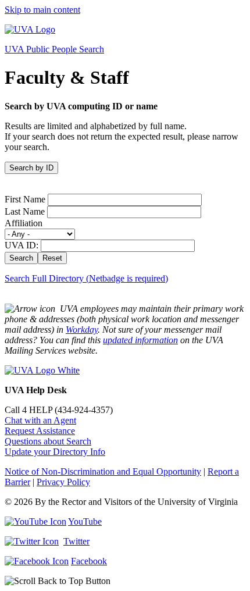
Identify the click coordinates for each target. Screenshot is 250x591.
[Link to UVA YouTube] (35, 521)
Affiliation (23, 223)
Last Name (25, 211)
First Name (25, 199)
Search (21, 258)
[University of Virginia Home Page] (30, 29)
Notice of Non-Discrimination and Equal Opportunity (103, 471)
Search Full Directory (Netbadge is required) (86, 278)
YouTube (85, 521)
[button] (125, 581)
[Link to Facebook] (37, 561)
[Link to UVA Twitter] (32, 541)
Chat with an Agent (40, 420)
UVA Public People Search (54, 49)
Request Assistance (40, 431)
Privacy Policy (63, 482)
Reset (52, 258)
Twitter (76, 541)
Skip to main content (42, 10)
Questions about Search (48, 441)
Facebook (89, 561)
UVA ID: (21, 245)
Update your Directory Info (55, 452)
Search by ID (31, 167)
